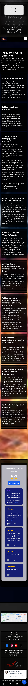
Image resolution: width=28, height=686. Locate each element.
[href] (14, 617)
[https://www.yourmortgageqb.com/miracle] (4, 39)
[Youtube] (16, 645)
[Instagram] (11, 645)
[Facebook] (7, 645)
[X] (21, 645)
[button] (25, 39)
